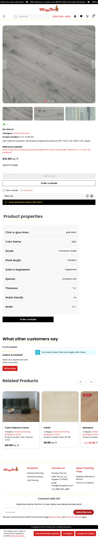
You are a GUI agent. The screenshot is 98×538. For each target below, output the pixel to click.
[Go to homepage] (49, 8)
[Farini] (60, 406)
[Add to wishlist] (34, 394)
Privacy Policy (56, 517)
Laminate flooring (35, 476)
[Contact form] (93, 16)
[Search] (15, 16)
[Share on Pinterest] (91, 196)
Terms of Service (73, 517)
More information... (18, 536)
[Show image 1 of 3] (45, 101)
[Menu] (5, 16)
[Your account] (75, 16)
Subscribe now (83, 512)
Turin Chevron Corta (17, 427)
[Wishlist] (81, 16)
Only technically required (47, 533)
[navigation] (85, 381)
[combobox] (34, 16)
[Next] (93, 64)
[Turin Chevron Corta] (21, 406)
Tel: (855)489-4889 (60, 489)
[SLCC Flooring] (49, 124)
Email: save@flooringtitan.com (62, 484)
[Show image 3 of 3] (52, 101)
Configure (68, 533)
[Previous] (4, 64)
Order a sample (49, 183)
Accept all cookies (85, 533)
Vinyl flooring (32, 480)
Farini (47, 427)
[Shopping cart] (87, 16)
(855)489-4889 (61, 16)
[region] (49, 73)
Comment (28, 190)
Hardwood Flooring (21, 133)
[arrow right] (91, 381)
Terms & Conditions (85, 483)
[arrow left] (80, 381)
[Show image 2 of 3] (49, 101)
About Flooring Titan (85, 469)
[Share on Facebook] (87, 196)
